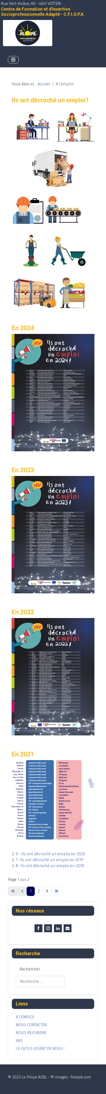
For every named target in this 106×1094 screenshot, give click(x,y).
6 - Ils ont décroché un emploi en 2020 (50, 854)
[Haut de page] (97, 1085)
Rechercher (29, 969)
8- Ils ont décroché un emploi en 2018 (50, 865)
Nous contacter (31, 1024)
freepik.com (81, 1077)
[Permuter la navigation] (13, 59)
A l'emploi (25, 1017)
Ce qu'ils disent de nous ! (40, 1048)
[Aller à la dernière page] (56, 891)
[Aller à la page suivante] (47, 891)
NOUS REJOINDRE (31, 1032)
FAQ (19, 1040)
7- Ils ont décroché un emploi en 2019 (49, 859)
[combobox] (40, 981)
